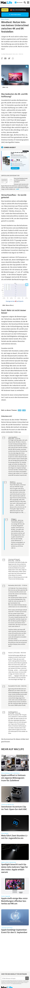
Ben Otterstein (7, 54)
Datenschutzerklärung (17, 983)
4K (24, 410)
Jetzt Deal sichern (16, 14)
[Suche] (25, 2)
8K (20, 410)
